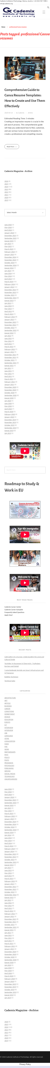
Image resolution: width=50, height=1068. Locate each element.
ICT (5, 725)
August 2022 (8, 333)
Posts (6, 760)
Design (7, 717)
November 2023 (10, 293)
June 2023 (8, 306)
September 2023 (10, 298)
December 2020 (10, 387)
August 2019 (8, 431)
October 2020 (9, 393)
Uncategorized (10, 779)
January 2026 (9, 233)
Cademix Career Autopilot (13, 610)
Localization (9, 741)
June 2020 (8, 404)
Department (9, 714)
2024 (6, 187)
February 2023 (9, 317)
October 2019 (9, 425)
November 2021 (10, 358)
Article (30, 113)
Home (3, 27)
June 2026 (8, 225)
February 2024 (9, 284)
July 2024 (7, 271)
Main (6, 744)
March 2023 (8, 314)
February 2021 (9, 382)
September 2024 (10, 265)
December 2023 (10, 290)
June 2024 (8, 274)
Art (5, 701)
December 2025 (10, 236)
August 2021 (8, 366)
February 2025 (9, 252)
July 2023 (7, 303)
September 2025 (10, 238)
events (7, 722)
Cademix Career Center (12, 607)
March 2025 (8, 249)
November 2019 (10, 423)
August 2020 (8, 398)
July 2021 (7, 368)
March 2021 (8, 379)
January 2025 (9, 255)
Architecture (10, 698)
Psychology (9, 766)
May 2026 (8, 228)
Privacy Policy (25, 1064)
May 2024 (8, 276)
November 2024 (10, 260)
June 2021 (8, 371)
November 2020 (10, 390)
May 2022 (8, 341)
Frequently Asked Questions (14, 612)
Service (7, 771)
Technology (9, 777)
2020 (6, 198)
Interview (8, 728)
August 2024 (8, 268)
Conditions (9, 712)
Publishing (9, 768)
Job (5, 733)
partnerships (9, 752)
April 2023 (8, 312)
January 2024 (9, 287)
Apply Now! (8, 615)
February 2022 (9, 349)
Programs (8, 763)
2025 (6, 184)
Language (8, 736)
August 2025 (8, 241)
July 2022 (7, 336)
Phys (6, 755)
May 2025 (8, 247)
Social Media (9, 774)
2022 (6, 192)
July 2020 (7, 401)
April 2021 (8, 377)
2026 (6, 181)
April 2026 (8, 230)
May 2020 (8, 406)
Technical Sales (9, 681)
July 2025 (7, 244)
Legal (6, 739)
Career (7, 709)
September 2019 (10, 428)
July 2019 (7, 433)
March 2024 (8, 282)
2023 (6, 190)
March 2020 (8, 412)
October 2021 (9, 360)
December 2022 (10, 322)
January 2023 (9, 320)
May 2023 (8, 309)
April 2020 (8, 409)
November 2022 (10, 325)
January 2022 (9, 352)
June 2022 (8, 339)
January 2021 (9, 385)
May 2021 (8, 374)
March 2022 (8, 347)
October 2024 (9, 263)
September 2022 (10, 330)
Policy (7, 758)
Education (8, 720)
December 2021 (10, 355)
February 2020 (9, 414)
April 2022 (8, 344)
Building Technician (11, 677)
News (6, 749)
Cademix (21, 113)
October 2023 (9, 295)
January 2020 (9, 417)
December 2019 (10, 420)
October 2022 (9, 328)
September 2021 (10, 363)
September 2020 (10, 396)
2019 (6, 200)
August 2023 (8, 301)
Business (8, 706)
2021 (6, 195)
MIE (5, 747)
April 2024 (8, 279)
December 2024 (10, 257)
